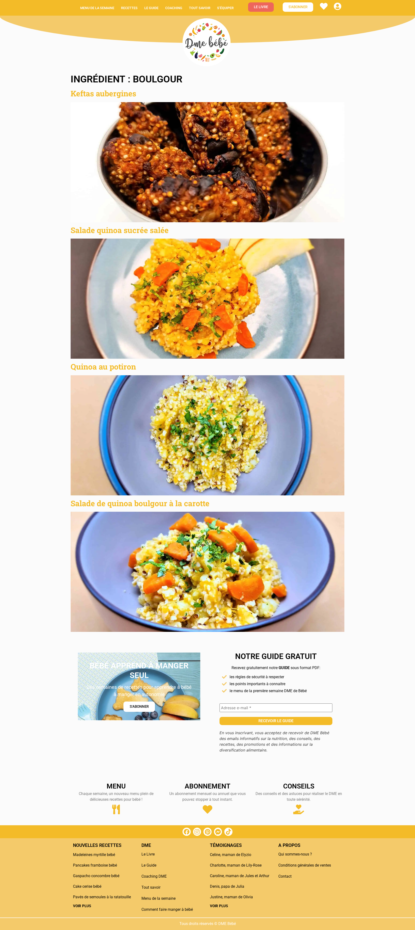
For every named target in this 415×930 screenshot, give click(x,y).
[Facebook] (187, 832)
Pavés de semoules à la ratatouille (102, 897)
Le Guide (148, 865)
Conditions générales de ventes (304, 865)
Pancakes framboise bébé (95, 865)
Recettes (129, 8)
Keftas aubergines (103, 93)
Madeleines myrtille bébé (94, 854)
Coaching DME (154, 876)
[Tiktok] (228, 832)
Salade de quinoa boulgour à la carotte (140, 503)
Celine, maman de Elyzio (230, 854)
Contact (285, 876)
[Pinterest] (207, 832)
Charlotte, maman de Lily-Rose (236, 865)
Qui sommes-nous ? (295, 854)
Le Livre (148, 854)
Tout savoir (199, 8)
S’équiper (225, 8)
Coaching (173, 8)
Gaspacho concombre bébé (96, 876)
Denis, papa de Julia (227, 886)
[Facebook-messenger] (218, 832)
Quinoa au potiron (103, 366)
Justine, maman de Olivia (231, 897)
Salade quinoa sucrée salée (120, 230)
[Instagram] (197, 832)
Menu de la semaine (97, 8)
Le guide (151, 8)
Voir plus (82, 906)
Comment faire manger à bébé (167, 909)
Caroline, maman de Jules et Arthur (239, 876)
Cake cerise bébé (87, 886)
